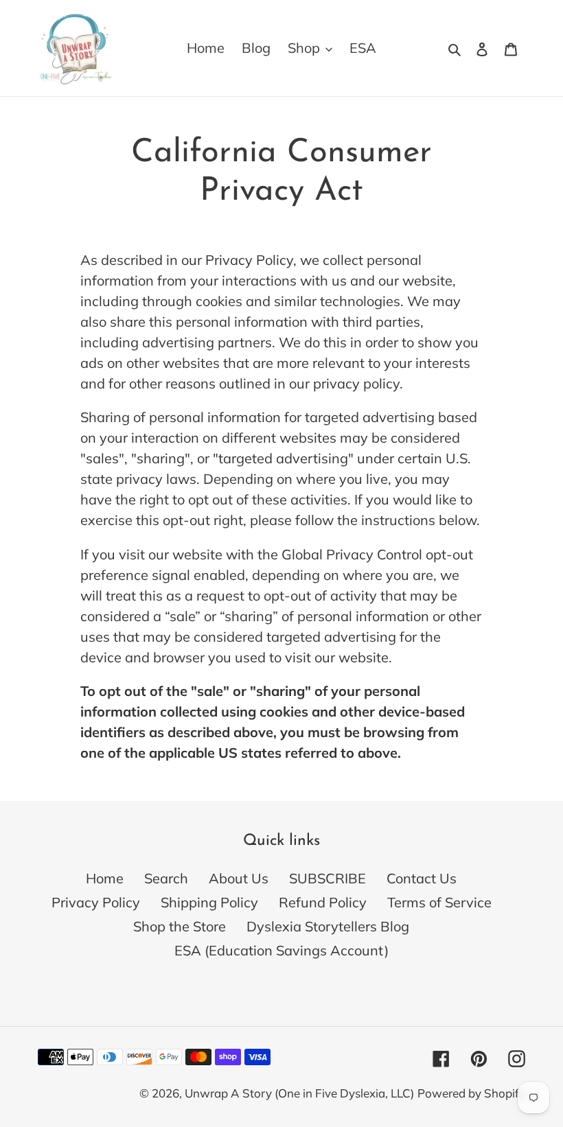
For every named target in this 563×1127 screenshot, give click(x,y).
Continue (441, 1033)
